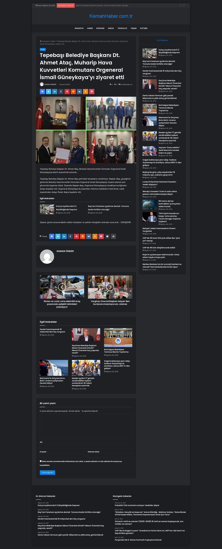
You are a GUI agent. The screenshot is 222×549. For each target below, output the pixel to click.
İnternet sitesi (93, 452)
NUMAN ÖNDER (50, 84)
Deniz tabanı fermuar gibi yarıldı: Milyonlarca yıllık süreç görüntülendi (160, 97)
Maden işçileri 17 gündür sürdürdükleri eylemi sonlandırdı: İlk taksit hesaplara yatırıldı (83, 382)
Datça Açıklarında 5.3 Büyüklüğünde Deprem (169, 51)
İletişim (143, 28)
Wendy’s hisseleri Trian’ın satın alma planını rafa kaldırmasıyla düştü (160, 192)
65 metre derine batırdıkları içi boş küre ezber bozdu (169, 204)
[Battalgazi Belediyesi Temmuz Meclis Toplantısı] (118, 337)
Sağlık (111, 28)
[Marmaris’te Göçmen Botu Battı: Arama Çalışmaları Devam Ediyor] (54, 368)
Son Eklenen (162, 40)
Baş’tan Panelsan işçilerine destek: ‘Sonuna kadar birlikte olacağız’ (159, 62)
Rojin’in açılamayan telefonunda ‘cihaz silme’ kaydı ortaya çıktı (161, 256)
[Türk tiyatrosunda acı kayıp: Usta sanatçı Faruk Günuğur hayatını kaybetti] (150, 217)
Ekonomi (100, 28)
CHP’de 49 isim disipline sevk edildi (159, 247)
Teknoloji (122, 28)
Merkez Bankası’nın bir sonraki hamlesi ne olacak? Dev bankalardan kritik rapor (162, 265)
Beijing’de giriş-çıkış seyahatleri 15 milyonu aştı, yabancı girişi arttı (159, 173)
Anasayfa (79, 28)
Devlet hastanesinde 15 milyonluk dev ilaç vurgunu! (96, 5)
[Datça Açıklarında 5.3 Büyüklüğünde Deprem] (47, 209)
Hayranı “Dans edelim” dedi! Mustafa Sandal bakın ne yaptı (169, 150)
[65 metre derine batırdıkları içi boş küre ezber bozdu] (150, 204)
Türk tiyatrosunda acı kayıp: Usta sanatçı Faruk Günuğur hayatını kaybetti (170, 217)
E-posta (44, 452)
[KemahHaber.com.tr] (111, 16)
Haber (90, 28)
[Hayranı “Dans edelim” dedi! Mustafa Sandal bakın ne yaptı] (150, 151)
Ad (41, 442)
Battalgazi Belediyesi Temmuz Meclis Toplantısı (116, 350)
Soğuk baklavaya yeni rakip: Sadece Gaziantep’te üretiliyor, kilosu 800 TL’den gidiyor (117, 365)
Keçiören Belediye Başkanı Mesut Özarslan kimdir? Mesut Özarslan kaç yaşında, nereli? (85, 349)
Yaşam (134, 28)
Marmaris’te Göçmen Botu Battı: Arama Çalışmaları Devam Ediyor (52, 380)
